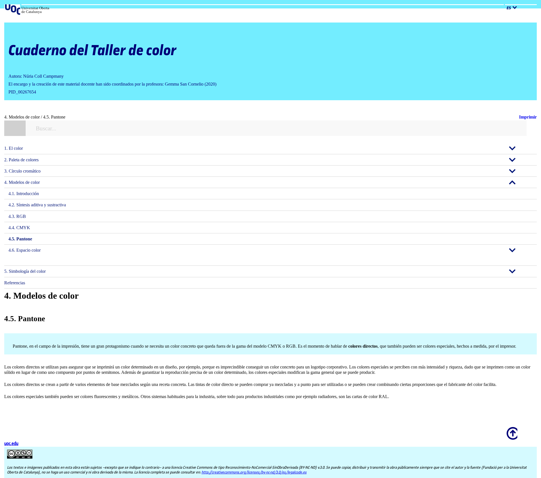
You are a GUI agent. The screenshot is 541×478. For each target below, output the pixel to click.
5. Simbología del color (25, 271)
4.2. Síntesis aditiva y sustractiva (37, 204)
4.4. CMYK (19, 227)
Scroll (511, 429)
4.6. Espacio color (24, 250)
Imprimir (528, 117)
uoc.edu (11, 443)
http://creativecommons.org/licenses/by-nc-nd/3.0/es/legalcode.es (254, 472)
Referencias (14, 282)
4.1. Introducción (23, 193)
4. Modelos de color (22, 182)
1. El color (13, 148)
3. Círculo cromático (22, 171)
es (509, 8)
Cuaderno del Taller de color (92, 51)
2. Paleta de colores (21, 159)
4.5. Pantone (20, 238)
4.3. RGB (17, 216)
